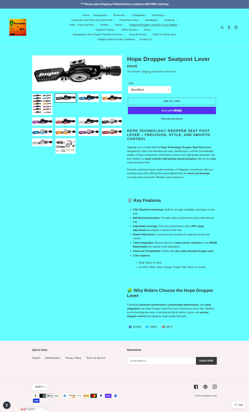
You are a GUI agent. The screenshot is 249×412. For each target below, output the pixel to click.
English (30, 409)
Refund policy (52, 357)
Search (36, 357)
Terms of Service (95, 357)
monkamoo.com (209, 396)
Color (131, 83)
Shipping (146, 71)
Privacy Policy (73, 357)
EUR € (39, 386)
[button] (7, 405)
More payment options (172, 118)
